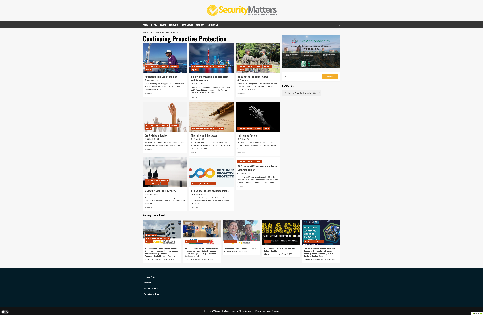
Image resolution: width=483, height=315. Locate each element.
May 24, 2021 (153, 80)
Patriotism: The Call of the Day (161, 76)
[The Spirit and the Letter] (211, 117)
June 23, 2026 (288, 254)
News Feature (203, 242)
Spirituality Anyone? (248, 135)
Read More (148, 93)
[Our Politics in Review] (165, 117)
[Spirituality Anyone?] (258, 117)
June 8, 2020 (200, 139)
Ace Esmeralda (231, 252)
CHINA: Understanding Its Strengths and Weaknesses (209, 78)
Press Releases (318, 242)
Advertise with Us (151, 294)
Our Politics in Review (156, 135)
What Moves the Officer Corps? (253, 76)
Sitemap (147, 282)
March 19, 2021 (154, 139)
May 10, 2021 (200, 84)
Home (145, 24)
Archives (200, 24)
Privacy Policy (150, 277)
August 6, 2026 (208, 259)
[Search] (338, 24)
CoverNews (261, 311)
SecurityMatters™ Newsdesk (315, 259)
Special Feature (231, 242)
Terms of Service (151, 288)
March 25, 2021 (247, 80)
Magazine (173, 24)
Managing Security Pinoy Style (161, 191)
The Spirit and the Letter (204, 135)
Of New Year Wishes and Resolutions (210, 191)
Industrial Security (152, 184)
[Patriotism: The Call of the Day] (165, 58)
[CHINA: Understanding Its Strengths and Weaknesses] (211, 58)
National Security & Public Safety (157, 238)
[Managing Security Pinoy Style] (165, 172)
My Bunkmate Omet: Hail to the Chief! (240, 248)
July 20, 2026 (243, 251)
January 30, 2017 (201, 194)
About (154, 24)
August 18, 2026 (169, 259)
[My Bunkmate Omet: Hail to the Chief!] (241, 232)
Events (163, 24)
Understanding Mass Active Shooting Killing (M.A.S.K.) (279, 249)
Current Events (151, 235)
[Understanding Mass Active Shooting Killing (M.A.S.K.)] (281, 232)
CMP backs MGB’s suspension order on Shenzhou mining (257, 168)
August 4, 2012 (246, 173)
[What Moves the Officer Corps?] (258, 58)
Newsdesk (174, 66)
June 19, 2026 (331, 259)
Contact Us (212, 24)
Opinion (148, 70)
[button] (5, 312)
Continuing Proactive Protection (157, 66)
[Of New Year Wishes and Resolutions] (211, 172)
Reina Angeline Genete (154, 259)
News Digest (187, 24)
